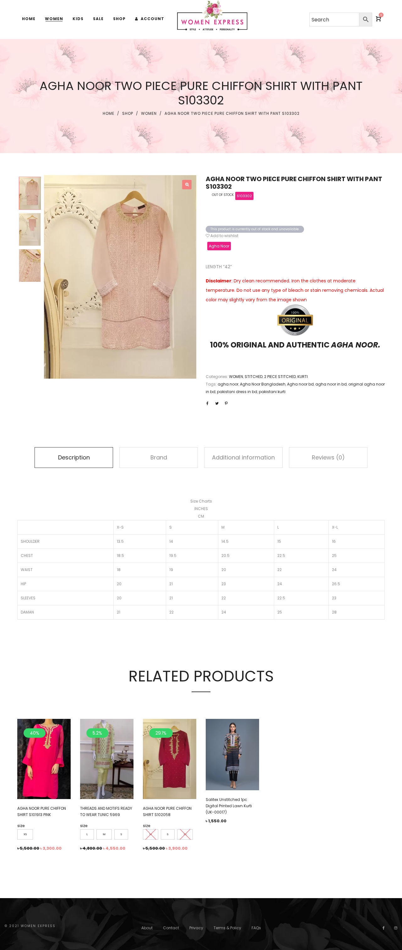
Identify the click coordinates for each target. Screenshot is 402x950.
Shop (127, 113)
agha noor (228, 384)
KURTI (302, 376)
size (20, 825)
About (147, 928)
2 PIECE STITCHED (280, 376)
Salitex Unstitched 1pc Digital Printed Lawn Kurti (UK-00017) (229, 806)
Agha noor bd (300, 384)
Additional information (243, 457)
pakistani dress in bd (237, 391)
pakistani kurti (272, 391)
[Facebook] (384, 928)
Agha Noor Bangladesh (262, 384)
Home (108, 113)
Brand (158, 457)
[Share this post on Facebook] (207, 403)
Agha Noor (219, 246)
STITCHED (254, 376)
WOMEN (149, 113)
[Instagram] (395, 928)
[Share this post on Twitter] (216, 403)
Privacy (196, 928)
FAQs (256, 928)
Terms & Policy (227, 928)
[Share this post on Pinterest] (226, 403)
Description (74, 457)
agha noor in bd (331, 384)
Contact (171, 928)
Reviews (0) (328, 457)
